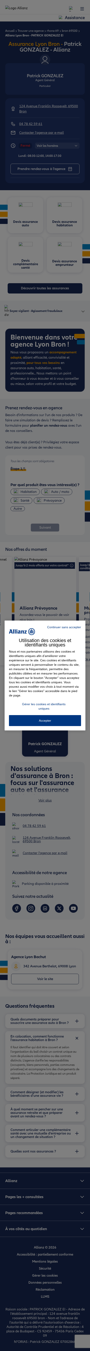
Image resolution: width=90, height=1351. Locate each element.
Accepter (45, 720)
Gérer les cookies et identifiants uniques (44, 706)
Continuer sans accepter (64, 627)
